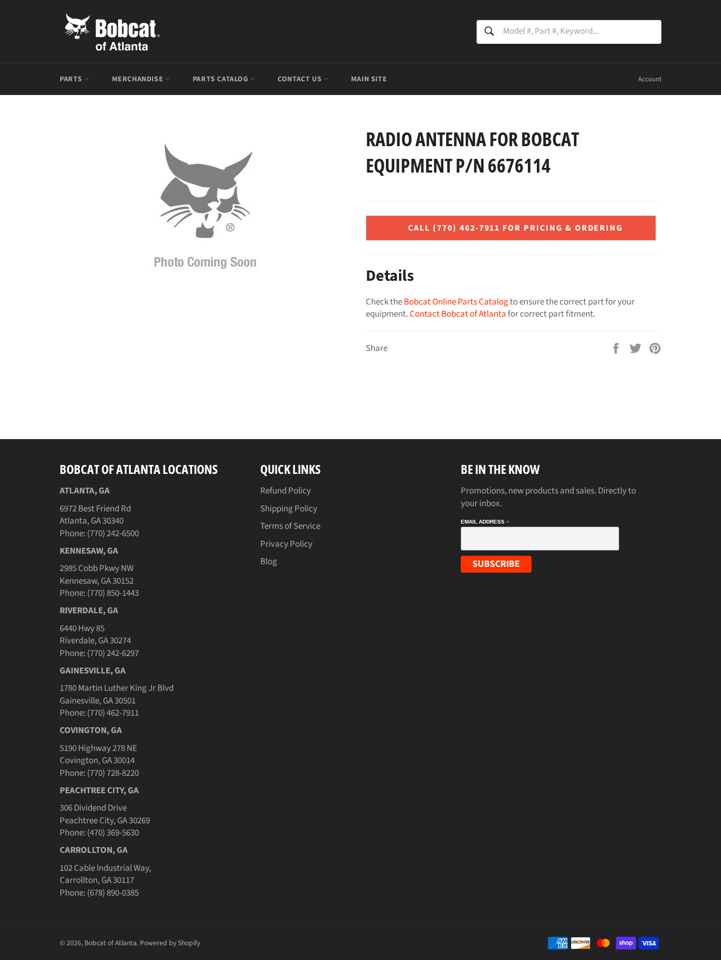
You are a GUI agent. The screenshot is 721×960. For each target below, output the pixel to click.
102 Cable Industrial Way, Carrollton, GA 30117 (105, 874)
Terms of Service (290, 526)
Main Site (369, 79)
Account (649, 79)
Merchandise (138, 79)
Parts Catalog (221, 79)
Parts (72, 79)
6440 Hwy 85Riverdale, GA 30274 (95, 634)
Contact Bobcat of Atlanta (458, 314)
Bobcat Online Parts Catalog (456, 302)
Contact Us (301, 79)
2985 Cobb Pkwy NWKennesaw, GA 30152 (97, 574)
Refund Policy (285, 490)
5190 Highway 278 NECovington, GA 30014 (98, 754)
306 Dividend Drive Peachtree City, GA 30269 (105, 814)
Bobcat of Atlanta (110, 943)
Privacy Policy (286, 544)
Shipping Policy (288, 508)
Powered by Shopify (170, 943)
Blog (268, 561)
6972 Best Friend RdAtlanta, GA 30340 (95, 514)
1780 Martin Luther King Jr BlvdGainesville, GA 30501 (117, 694)
